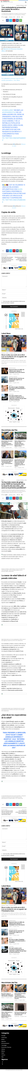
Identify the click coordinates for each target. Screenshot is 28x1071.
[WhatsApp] (20, 20)
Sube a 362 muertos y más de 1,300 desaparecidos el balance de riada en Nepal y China (20, 443)
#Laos (19, 189)
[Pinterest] (14, 20)
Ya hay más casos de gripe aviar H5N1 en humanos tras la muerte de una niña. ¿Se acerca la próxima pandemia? (7, 260)
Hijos (15, 467)
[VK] (17, 20)
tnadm (7, 353)
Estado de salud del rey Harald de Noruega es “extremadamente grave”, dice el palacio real (7, 462)
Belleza (10, 385)
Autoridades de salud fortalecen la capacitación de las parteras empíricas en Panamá (7, 443)
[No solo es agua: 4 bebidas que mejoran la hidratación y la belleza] (4, 388)
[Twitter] (10, 20)
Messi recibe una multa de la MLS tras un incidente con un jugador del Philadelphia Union (14, 356)
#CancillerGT (8, 110)
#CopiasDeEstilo (9, 112)
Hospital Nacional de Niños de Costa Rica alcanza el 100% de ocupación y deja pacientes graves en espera (20, 463)
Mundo (2, 5)
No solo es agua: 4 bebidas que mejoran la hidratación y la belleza (17, 388)
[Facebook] (7, 20)
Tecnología (11, 394)
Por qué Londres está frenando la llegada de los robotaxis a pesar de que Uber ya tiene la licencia (17, 398)
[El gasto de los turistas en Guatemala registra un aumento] (4, 379)
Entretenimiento (12, 368)
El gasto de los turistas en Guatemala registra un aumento (16, 380)
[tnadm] (2, 17)
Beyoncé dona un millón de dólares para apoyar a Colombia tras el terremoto (17, 371)
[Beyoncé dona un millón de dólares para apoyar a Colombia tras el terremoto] (4, 371)
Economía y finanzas (13, 376)
